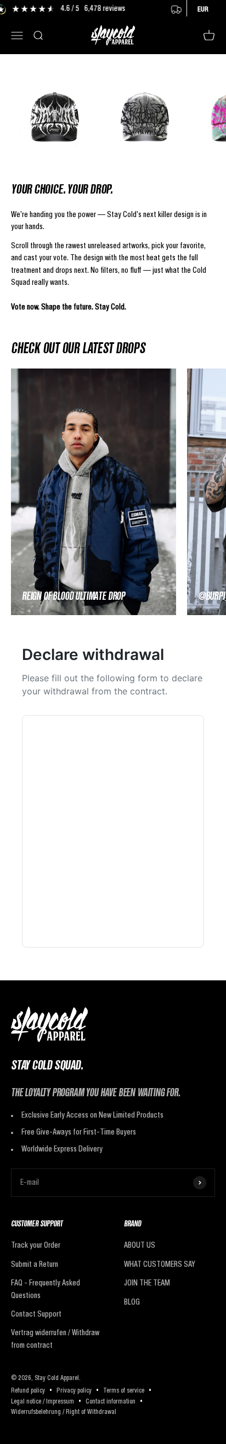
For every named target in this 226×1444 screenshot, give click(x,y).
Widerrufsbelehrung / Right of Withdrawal (63, 1412)
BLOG (132, 1302)
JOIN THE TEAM (147, 1283)
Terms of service (123, 1391)
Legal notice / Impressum (42, 1402)
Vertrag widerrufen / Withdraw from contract (55, 1339)
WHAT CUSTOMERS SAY (159, 1264)
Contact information (110, 1402)
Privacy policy (74, 1391)
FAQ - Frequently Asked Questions (45, 1289)
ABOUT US (139, 1245)
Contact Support (36, 1314)
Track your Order (35, 1245)
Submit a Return (34, 1264)
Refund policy (28, 1391)
